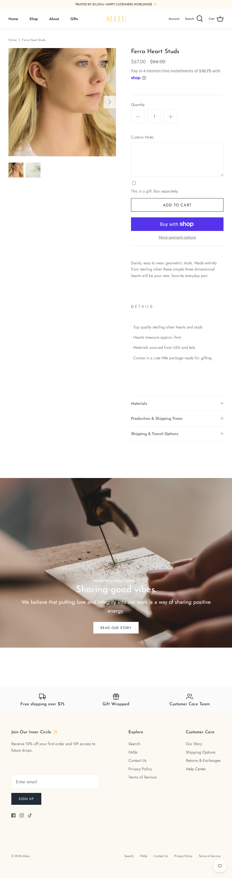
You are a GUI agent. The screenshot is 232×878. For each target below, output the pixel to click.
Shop (33, 18)
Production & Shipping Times (156, 418)
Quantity (138, 104)
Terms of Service (142, 777)
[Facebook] (13, 815)
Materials (139, 403)
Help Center (196, 769)
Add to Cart (177, 205)
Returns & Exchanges (203, 760)
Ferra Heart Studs (33, 40)
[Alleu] (116, 18)
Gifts (74, 18)
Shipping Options (201, 752)
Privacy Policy (140, 769)
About (54, 18)
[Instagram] (22, 815)
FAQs (133, 752)
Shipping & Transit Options (154, 433)
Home (13, 18)
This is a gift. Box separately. (155, 191)
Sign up (26, 798)
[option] (62, 102)
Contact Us (137, 760)
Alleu (26, 856)
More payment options (177, 237)
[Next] (110, 102)
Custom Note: (142, 137)
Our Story (194, 744)
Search (134, 744)
